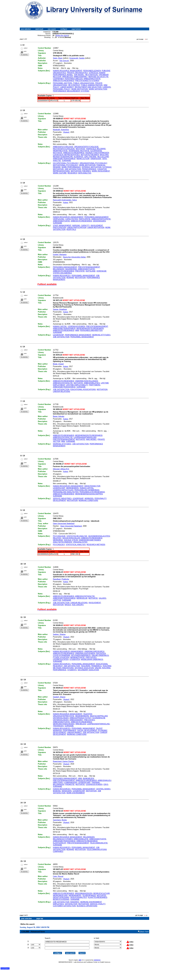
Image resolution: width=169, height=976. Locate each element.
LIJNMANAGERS (70, 782)
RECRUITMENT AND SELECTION (88, 87)
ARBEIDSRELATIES (92, 383)
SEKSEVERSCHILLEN (71, 538)
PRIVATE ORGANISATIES (77, 73)
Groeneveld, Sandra (76, 58)
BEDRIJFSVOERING (61, 899)
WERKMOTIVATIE (77, 657)
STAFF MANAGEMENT (62, 225)
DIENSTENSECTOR (92, 486)
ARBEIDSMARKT (80, 77)
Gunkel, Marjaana (59, 254)
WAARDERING (71, 269)
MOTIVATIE (80, 149)
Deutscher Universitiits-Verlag (74, 257)
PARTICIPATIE (84, 219)
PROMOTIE (69, 784)
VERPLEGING (58, 219)
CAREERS (106, 87)
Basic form (144, 932)
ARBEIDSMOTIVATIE (92, 79)
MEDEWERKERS (82, 716)
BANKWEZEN (88, 778)
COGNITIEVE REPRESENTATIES (66, 155)
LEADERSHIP (58, 335)
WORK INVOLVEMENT (101, 171)
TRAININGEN (58, 726)
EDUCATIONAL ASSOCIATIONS (83, 389)
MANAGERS (67, 791)
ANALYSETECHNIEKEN (62, 542)
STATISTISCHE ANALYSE (77, 536)
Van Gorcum (64, 61)
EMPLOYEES (58, 904)
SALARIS (102, 598)
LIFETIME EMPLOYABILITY (77, 385)
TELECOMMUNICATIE (99, 843)
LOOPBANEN (58, 79)
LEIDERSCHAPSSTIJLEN (63, 490)
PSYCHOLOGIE (59, 536)
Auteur (65, 202)
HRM (77, 330)
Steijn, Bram (57, 58)
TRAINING (95, 782)
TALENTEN (87, 714)
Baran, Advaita (58, 416)
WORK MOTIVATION (79, 89)
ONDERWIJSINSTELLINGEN (86, 381)
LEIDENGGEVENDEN (76, 326)
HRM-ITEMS (58, 782)
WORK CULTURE (60, 173)
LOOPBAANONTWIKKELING (85, 437)
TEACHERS (85, 666)
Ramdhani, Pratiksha (61, 579)
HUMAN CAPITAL (60, 326)
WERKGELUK (81, 598)
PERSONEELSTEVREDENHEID (92, 492)
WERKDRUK (58, 540)
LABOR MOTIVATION (95, 227)
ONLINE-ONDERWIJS (100, 655)
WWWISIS (97, 960)
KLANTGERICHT (59, 843)
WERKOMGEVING (60, 895)
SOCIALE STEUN (71, 540)
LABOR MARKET (67, 87)
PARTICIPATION (59, 227)
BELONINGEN (58, 269)
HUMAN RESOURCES (62, 276)
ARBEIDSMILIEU (104, 780)
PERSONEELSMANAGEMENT (96, 217)
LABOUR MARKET (74, 732)
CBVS (105, 784)
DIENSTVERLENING (61, 897)
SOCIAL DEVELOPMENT (87, 730)
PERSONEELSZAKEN (92, 71)
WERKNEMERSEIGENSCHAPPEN (89, 494)
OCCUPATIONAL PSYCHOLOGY (66, 163)
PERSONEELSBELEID (74, 79)
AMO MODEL (91, 439)
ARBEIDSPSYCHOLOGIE (63, 147)
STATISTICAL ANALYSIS (76, 545)
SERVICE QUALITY (97, 904)
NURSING (76, 225)
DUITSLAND (90, 271)
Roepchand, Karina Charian (63, 761)
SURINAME (66, 161)
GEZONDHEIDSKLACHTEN (99, 536)
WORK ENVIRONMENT (75, 793)
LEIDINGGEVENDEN (94, 784)
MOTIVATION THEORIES (81, 171)
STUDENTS (72, 670)
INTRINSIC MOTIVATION (91, 167)
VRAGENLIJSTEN (80, 542)
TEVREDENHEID (89, 895)
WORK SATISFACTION (98, 89)
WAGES (68, 605)
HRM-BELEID (67, 77)
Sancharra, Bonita (60, 820)
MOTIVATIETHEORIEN (90, 155)
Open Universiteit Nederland (63, 523)
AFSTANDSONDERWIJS (81, 655)
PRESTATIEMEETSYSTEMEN (87, 81)
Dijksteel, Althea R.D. (61, 469)
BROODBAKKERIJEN (83, 893)
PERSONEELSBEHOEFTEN (91, 330)
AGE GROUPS (78, 605)
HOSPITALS (71, 229)
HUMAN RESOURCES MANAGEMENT (68, 217)
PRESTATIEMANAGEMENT (89, 267)
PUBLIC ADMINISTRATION (91, 85)
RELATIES (57, 538)
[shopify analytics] (5, 969)
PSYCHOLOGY (59, 545)
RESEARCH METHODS (96, 545)
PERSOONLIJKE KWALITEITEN (65, 492)
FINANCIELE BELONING (96, 149)
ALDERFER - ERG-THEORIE (85, 157)
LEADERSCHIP (79, 791)
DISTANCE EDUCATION (84, 668)
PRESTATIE (80, 271)
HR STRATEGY (74, 85)
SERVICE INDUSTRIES (62, 498)
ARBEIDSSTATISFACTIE (63, 383)
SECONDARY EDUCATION (88, 670)
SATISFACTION (71, 904)
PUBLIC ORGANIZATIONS (83, 83)
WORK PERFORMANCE (71, 167)
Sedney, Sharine (59, 634)
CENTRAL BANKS (103, 789)
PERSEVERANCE (89, 169)
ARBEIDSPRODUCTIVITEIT (80, 718)
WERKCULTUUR (82, 159)
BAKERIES (74, 902)
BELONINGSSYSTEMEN (63, 839)
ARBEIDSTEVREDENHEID (63, 81)
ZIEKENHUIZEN (99, 221)
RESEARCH (72, 173)
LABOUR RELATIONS (61, 391)
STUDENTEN (74, 659)
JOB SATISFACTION (73, 169)
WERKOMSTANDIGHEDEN (63, 724)
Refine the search (62, 35)
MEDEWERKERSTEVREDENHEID (90, 328)
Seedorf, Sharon (59, 697)
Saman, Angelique (60, 309)
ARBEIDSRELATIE (81, 839)
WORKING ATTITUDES (101, 335)
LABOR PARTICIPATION (76, 227)
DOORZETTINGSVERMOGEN (97, 153)
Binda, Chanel (58, 364)
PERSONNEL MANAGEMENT (83, 276)
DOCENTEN (101, 653)
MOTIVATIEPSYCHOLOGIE (64, 149)
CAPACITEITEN (71, 219)
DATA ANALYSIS (84, 173)
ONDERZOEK (95, 159)
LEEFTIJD (57, 600)
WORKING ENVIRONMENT (91, 902)
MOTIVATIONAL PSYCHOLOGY (65, 165)
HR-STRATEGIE (91, 75)
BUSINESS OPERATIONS (87, 906)
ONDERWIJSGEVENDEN (85, 653)
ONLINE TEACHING (103, 668)
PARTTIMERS (94, 385)
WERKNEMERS (72, 488)
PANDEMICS (96, 666)
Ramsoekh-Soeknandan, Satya (65, 200)
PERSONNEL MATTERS (62, 83)
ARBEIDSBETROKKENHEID (64, 159)
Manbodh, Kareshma (61, 130)
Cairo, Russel (58, 876)
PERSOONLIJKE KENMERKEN (86, 490)
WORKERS (89, 498)
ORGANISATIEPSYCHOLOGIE (86, 147)
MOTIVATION (80, 278)
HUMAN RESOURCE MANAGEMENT (67, 71)
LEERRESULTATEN (60, 659)
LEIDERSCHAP (59, 488)
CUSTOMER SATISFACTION (64, 906)
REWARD (70, 278)
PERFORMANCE (59, 670)
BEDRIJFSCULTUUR (101, 893)
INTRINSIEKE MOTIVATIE (79, 151)
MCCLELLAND (103, 157)
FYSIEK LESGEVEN (61, 657)
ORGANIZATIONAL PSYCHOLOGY (93, 163)
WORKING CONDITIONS (88, 500)
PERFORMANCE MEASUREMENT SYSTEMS (71, 91)
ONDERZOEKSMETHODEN (90, 540)
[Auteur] (66, 132)
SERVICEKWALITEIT (78, 897)
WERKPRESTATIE (60, 151)
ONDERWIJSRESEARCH (94, 651)
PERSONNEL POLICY (61, 89)
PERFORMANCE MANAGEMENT (78, 335)
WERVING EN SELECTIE (98, 77)
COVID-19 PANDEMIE (61, 655)
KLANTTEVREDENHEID (97, 897)
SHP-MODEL (79, 75)
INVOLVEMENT (97, 225)
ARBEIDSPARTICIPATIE (101, 219)
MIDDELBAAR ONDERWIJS (92, 659)
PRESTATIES (91, 657)
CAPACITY (85, 225)
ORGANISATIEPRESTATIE (63, 716)
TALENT (99, 728)
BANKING (57, 791)
